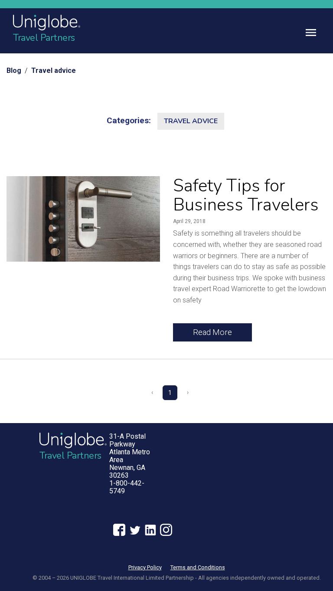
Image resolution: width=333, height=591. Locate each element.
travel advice (191, 121)
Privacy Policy (145, 567)
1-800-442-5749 (126, 487)
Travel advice (53, 70)
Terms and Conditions (197, 567)
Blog (14, 70)
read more (212, 332)
